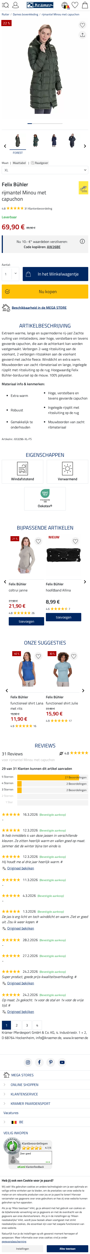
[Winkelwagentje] (85, 4)
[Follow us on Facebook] (39, 1062)
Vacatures (10, 1112)
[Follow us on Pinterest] (50, 1062)
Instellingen (22, 1249)
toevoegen (26, 621)
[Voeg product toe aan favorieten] (82, 25)
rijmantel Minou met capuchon (60, 14)
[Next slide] (84, 146)
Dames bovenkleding (25, 14)
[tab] (30, 123)
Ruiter (5, 14)
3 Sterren (7, 789)
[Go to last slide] (5, 582)
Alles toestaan (68, 1249)
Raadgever (42, 163)
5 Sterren (7, 777)
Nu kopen (48, 291)
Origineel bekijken (20, 868)
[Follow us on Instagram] (28, 1062)
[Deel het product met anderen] (82, 35)
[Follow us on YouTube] (62, 1062)
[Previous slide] (5, 146)
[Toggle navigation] (5, 5)
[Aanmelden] (15, 4)
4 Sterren (7, 783)
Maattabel (19, 163)
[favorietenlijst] (75, 4)
